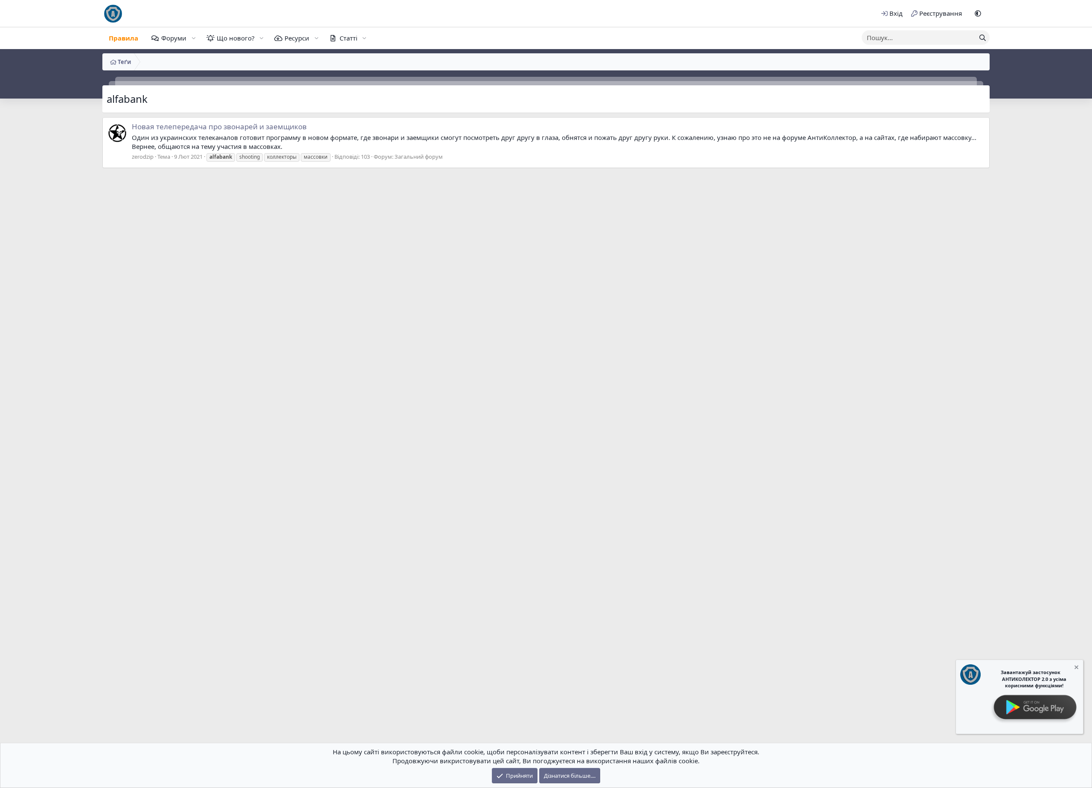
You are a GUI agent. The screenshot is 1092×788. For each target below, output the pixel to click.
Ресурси (297, 38)
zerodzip (143, 156)
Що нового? (236, 38)
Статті (348, 38)
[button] (977, 13)
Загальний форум (419, 156)
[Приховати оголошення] (1075, 668)
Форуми (173, 38)
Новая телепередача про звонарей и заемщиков (219, 126)
